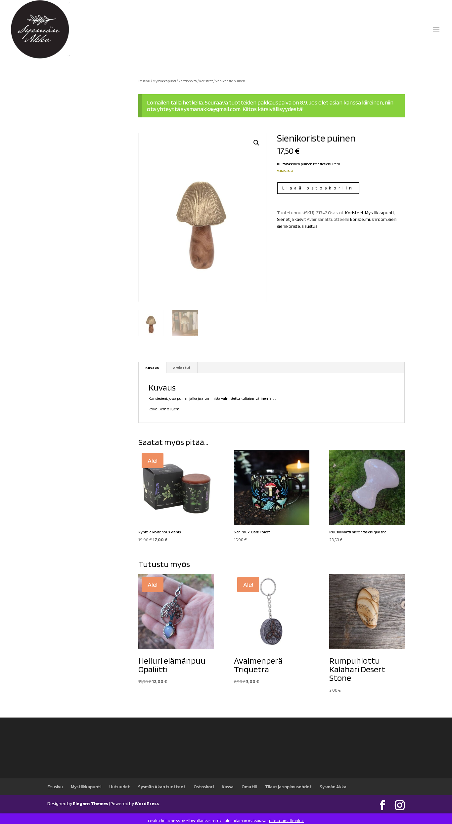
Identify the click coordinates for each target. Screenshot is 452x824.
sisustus (309, 226)
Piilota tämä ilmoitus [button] (286, 820)
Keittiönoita (187, 81)
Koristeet (206, 81)
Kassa (228, 786)
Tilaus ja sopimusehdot (288, 786)
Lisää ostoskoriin (318, 187)
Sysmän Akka (333, 786)
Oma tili (249, 786)
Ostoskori (204, 786)
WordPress (147, 803)
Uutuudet (119, 786)
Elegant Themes (90, 803)
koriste (357, 219)
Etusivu (144, 81)
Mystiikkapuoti (164, 81)
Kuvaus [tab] (152, 367)
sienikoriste (288, 226)
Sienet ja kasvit (291, 219)
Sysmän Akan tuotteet (162, 786)
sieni (392, 219)
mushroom (376, 219)
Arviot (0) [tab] (181, 367)
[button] (256, 143)
